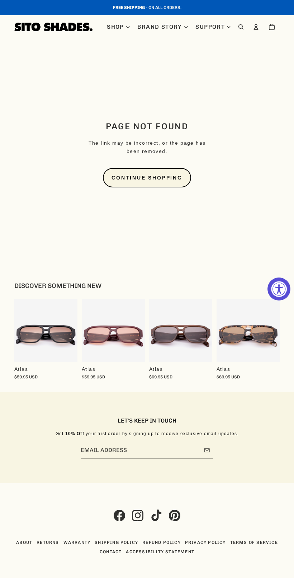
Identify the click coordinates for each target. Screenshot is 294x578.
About (24, 542)
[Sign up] (207, 450)
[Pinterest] (174, 515)
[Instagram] (138, 515)
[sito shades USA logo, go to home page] (53, 27)
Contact (111, 551)
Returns (48, 542)
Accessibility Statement (160, 551)
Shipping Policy (116, 542)
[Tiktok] (156, 515)
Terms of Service (254, 542)
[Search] (241, 27)
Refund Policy (161, 542)
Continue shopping (147, 178)
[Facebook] (119, 515)
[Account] (256, 27)
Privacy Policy (205, 542)
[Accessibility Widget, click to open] (278, 289)
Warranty (77, 542)
